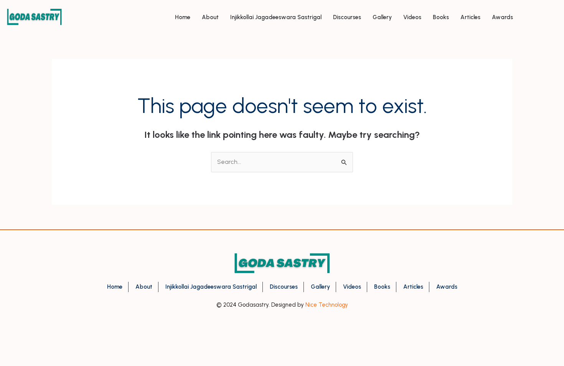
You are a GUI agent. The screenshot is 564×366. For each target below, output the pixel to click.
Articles (470, 17)
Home (182, 17)
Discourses (347, 17)
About (210, 17)
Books (441, 17)
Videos (412, 17)
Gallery (382, 17)
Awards (502, 17)
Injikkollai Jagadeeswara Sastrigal (276, 17)
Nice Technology (326, 304)
